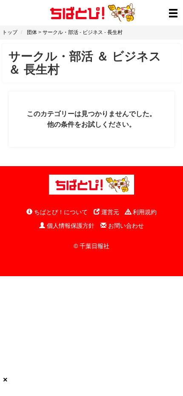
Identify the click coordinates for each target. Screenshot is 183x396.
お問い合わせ (125, 225)
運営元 (109, 212)
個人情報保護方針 (69, 225)
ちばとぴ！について (60, 212)
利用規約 (144, 212)
